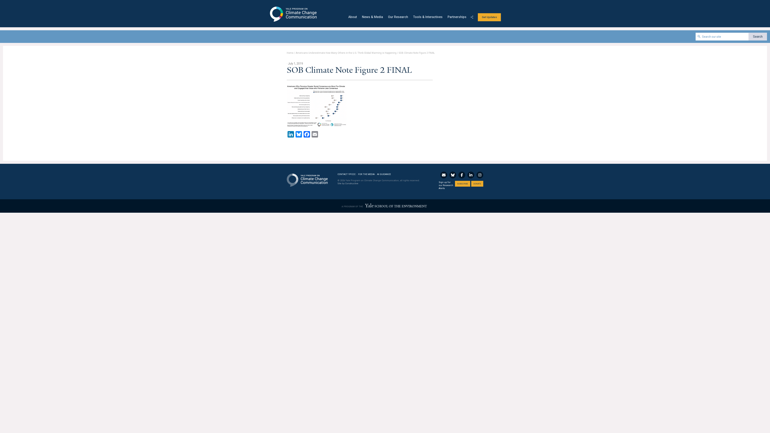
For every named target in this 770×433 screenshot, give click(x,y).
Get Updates (489, 17)
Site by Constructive (347, 183)
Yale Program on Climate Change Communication (293, 14)
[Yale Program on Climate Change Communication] (307, 178)
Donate (477, 183)
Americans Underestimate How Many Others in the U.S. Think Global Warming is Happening (346, 53)
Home (290, 53)
